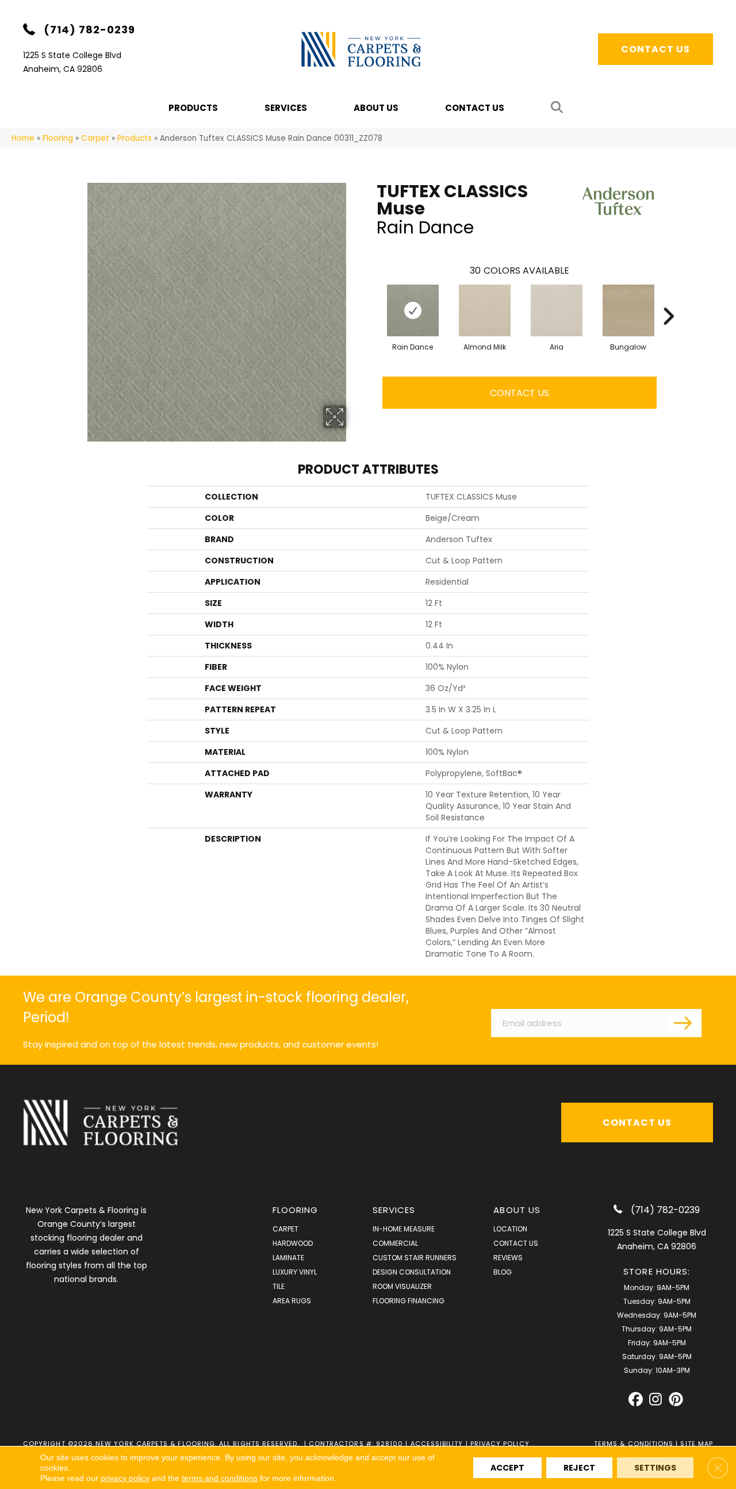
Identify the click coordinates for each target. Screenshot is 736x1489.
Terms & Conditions (633, 1443)
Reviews (508, 1257)
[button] (559, 108)
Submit (684, 1022)
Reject (579, 1467)
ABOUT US (516, 1210)
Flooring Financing (408, 1301)
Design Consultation (412, 1272)
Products (134, 138)
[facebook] (636, 1399)
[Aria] (556, 310)
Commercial (395, 1243)
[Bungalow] (628, 310)
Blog (502, 1272)
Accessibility (437, 1443)
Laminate (288, 1257)
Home (23, 138)
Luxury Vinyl (295, 1272)
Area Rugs (292, 1301)
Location (510, 1229)
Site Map (696, 1443)
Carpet (95, 138)
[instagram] (656, 1399)
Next (668, 299)
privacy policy (125, 1478)
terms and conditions (220, 1478)
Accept (507, 1467)
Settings (655, 1467)
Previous (370, 299)
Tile (279, 1286)
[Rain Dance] (413, 310)
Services (285, 108)
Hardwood (293, 1243)
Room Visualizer (402, 1286)
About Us (376, 108)
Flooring (58, 138)
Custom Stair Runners (415, 1257)
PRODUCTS (193, 108)
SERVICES (394, 1210)
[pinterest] (676, 1399)
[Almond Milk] (484, 310)
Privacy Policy (500, 1443)
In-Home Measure (404, 1229)
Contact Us (474, 108)
